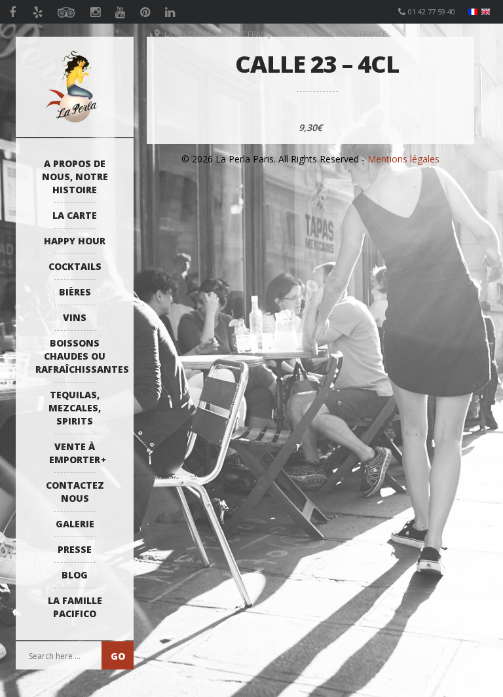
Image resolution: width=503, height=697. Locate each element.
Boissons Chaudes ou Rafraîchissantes (78, 356)
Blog (75, 575)
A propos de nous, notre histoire (75, 176)
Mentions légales (403, 159)
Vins (74, 317)
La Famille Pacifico (75, 607)
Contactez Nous (75, 491)
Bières (75, 292)
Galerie (75, 524)
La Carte (74, 215)
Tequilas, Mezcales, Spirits (74, 407)
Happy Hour (74, 241)
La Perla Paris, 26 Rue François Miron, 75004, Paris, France (275, 34)
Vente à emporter (74, 453)
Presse (75, 549)
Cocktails (75, 266)
